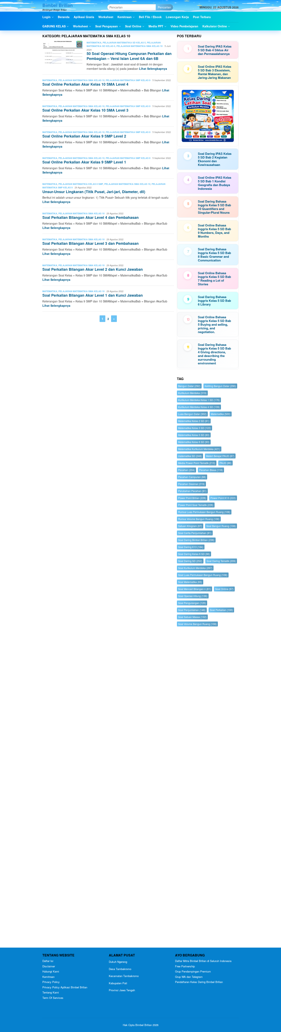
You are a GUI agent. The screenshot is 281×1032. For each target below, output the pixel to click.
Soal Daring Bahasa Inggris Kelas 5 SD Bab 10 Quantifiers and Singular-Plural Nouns (214, 206)
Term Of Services (52, 998)
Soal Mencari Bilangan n (194, 589)
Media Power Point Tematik (196, 463)
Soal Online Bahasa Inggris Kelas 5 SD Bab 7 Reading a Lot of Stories (214, 278)
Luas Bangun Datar (192, 414)
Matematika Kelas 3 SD (194, 428)
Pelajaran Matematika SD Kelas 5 (124, 42)
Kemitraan (48, 977)
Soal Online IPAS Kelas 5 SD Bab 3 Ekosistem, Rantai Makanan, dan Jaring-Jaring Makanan (214, 72)
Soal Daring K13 (190, 547)
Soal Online (224, 589)
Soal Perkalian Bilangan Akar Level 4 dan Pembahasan (90, 217)
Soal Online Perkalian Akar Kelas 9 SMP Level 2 (84, 136)
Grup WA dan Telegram (189, 977)
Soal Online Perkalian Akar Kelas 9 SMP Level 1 (84, 162)
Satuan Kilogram (190, 526)
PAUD (225, 463)
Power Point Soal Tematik (195, 505)
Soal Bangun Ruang (221, 526)
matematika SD (190, 456)
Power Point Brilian (192, 498)
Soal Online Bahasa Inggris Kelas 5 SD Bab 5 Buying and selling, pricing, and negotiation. (214, 324)
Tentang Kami (50, 992)
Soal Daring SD (190, 561)
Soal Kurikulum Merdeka (195, 568)
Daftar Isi (47, 961)
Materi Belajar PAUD (220, 456)
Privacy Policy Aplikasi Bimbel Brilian (64, 987)
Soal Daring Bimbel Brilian (196, 540)
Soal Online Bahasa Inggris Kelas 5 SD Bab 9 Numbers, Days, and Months (214, 230)
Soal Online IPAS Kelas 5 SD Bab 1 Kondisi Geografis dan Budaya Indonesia (214, 183)
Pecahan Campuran (192, 477)
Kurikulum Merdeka (192, 393)
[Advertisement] (208, 788)
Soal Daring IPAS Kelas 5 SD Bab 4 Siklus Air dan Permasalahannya (214, 50)
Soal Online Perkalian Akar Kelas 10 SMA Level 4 (85, 84)
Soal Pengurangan (192, 603)
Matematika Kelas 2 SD (193, 421)
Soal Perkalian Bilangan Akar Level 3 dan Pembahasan (90, 243)
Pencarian (164, 7)
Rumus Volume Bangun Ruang (198, 519)
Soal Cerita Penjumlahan (194, 533)
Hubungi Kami (50, 971)
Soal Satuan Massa (192, 617)
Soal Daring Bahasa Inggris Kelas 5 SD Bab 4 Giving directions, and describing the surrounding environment (214, 354)
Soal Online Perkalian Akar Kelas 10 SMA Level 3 (85, 110)
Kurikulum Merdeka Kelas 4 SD (199, 407)
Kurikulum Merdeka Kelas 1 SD (199, 400)
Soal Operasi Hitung (192, 596)
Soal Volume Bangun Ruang (197, 624)
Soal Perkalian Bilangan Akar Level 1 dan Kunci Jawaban (92, 295)
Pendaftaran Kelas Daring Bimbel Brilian (199, 982)
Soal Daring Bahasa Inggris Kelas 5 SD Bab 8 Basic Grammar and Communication (214, 254)
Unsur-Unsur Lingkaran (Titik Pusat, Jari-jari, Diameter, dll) (93, 191)
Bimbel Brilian (57, 5)
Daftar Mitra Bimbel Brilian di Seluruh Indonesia (203, 961)
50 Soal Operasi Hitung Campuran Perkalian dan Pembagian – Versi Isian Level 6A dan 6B (129, 56)
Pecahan (186, 470)
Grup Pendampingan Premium (193, 971)
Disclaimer (48, 966)
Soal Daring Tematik (221, 561)
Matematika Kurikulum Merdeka (199, 449)
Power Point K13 (223, 498)
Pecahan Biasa (211, 470)
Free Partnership (185, 966)
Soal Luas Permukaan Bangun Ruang (202, 575)
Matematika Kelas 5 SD (193, 435)
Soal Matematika (190, 582)
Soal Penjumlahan (192, 610)
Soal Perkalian (221, 610)
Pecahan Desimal (191, 484)
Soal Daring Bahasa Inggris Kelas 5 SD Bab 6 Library (214, 300)
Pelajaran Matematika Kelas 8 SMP (80, 183)
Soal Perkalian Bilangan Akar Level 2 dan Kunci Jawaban (92, 269)
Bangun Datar (189, 386)
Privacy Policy (51, 982)
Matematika (94, 42)
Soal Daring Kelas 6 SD (194, 554)
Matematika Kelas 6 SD (193, 442)
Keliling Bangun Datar (220, 386)
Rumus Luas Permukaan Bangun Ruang (204, 512)
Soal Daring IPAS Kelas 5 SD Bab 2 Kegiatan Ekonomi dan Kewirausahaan (214, 159)
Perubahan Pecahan (192, 491)
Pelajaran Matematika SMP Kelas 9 (128, 80)
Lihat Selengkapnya (153, 68)
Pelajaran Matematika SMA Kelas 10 (139, 46)
